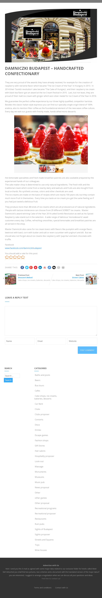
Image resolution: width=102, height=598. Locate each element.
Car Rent (39, 404)
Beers (37, 380)
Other (37, 492)
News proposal (42, 487)
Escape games (41, 435)
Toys (37, 545)
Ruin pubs (39, 524)
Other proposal (42, 503)
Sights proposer (42, 534)
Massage (39, 466)
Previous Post (25, 276)
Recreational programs (45, 508)
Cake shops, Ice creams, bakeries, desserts (34, 280)
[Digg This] (54, 267)
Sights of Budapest (44, 529)
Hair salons (40, 451)
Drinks (38, 430)
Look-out (39, 461)
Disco (37, 424)
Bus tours (39, 385)
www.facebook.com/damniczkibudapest (23, 248)
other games (41, 498)
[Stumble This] (45, 267)
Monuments (40, 471)
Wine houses (41, 550)
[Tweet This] (27, 267)
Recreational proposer (45, 513)
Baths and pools (42, 375)
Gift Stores (40, 445)
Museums (39, 477)
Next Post (78, 276)
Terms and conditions (42, 587)
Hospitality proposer (44, 456)
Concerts (39, 419)
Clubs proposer (42, 414)
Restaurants (40, 518)
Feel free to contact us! (51, 578)
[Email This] (58, 267)
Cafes (37, 390)
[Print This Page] (63, 267)
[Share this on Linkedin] (40, 267)
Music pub (40, 482)
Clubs (37, 409)
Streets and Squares (44, 539)
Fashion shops (41, 440)
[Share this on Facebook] (22, 267)
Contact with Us (61, 587)
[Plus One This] (31, 267)
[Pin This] (35, 267)
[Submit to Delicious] (49, 267)
